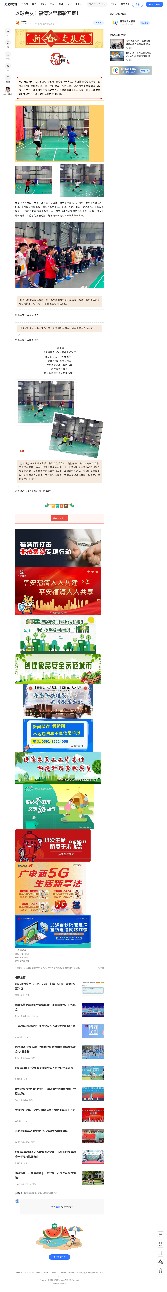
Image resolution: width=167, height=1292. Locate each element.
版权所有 (63, 1283)
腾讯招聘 (71, 1273)
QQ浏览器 (87, 1273)
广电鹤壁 (18, 1037)
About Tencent (29, 1273)
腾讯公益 (79, 1273)
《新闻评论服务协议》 (50, 1193)
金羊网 (18, 1121)
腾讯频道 (95, 1273)
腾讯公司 (56, 1283)
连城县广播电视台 (22, 1142)
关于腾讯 (19, 1273)
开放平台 (55, 1273)
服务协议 (39, 1273)
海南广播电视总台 (22, 1016)
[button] (145, 23)
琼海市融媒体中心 (22, 1058)
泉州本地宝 (19, 995)
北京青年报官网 (21, 1184)
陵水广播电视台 (21, 1100)
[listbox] (59, 1080)
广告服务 (63, 1273)
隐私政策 (47, 1273)
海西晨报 (18, 1079)
